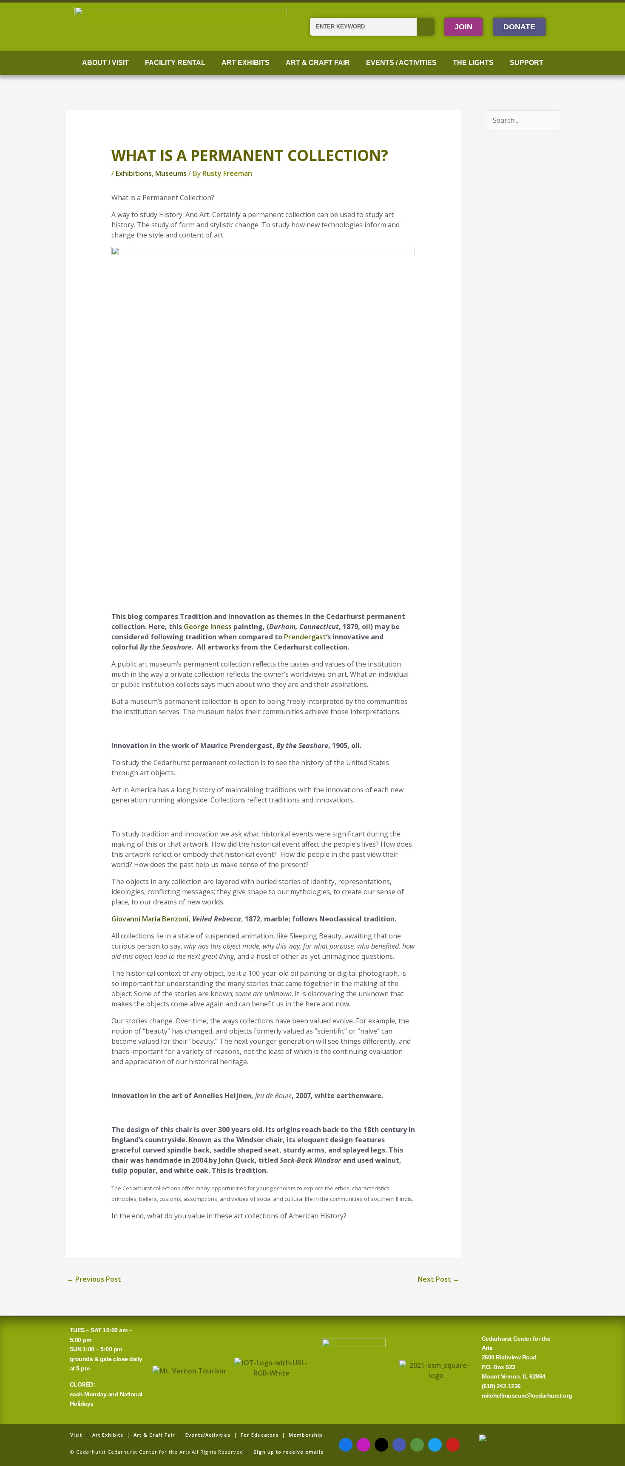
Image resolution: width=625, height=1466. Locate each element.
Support (526, 62)
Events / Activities (401, 62)
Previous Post (94, 1279)
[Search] (426, 27)
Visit (76, 1435)
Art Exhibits (246, 62)
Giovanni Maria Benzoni (149, 919)
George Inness (208, 626)
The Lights (473, 62)
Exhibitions (134, 173)
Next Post (439, 1279)
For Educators (259, 1435)
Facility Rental (175, 62)
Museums (171, 173)
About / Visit (105, 62)
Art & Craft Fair (318, 62)
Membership (306, 1435)
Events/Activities (207, 1435)
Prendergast (305, 636)
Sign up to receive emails (288, 1452)
